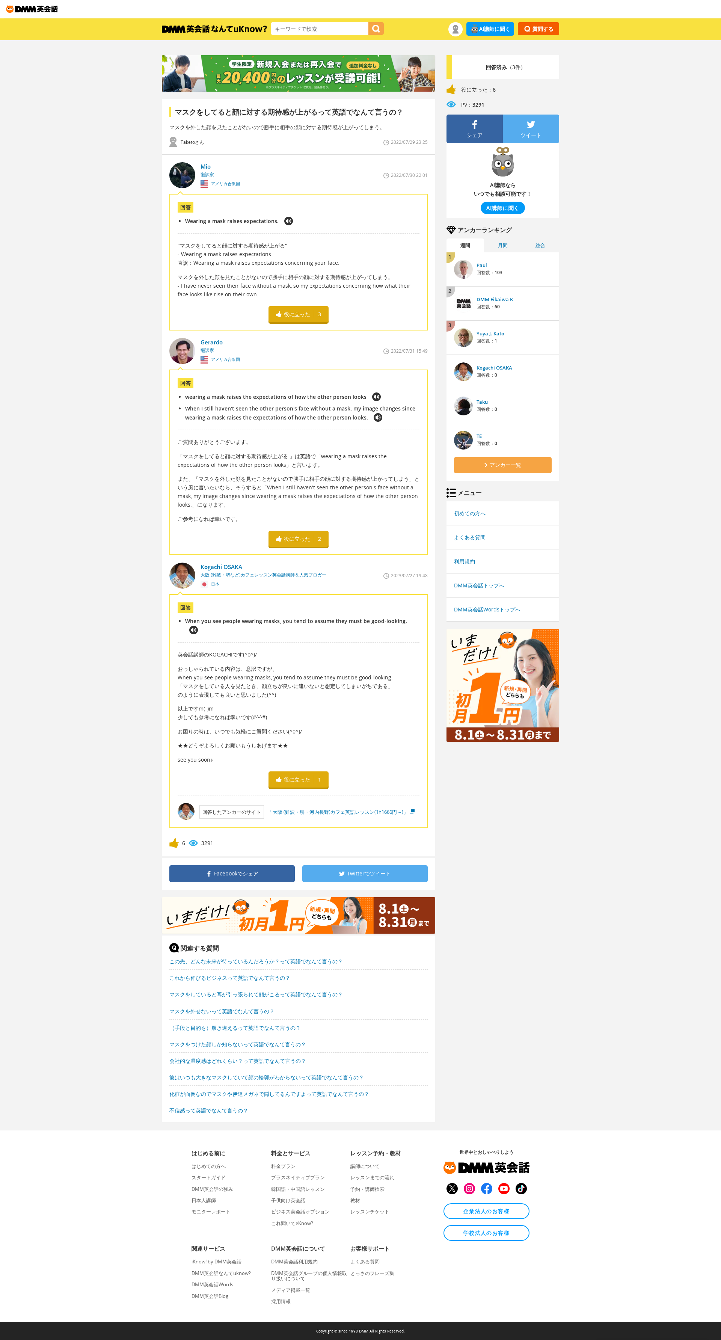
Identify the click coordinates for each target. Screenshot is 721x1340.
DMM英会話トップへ (479, 585)
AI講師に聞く (494, 28)
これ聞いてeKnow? (292, 1223)
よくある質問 (470, 537)
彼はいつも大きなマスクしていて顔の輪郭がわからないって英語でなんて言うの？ (266, 1077)
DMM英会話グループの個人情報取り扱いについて (309, 1276)
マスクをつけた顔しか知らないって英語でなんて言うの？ (237, 1044)
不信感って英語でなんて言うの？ (208, 1110)
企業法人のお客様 (486, 1211)
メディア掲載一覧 (290, 1290)
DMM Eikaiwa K (495, 299)
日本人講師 (204, 1200)
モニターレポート (211, 1211)
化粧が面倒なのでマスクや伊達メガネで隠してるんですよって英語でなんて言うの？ (269, 1093)
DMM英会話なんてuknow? (221, 1273)
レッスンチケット (369, 1211)
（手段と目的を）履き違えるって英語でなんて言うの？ (235, 1027)
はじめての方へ (209, 1166)
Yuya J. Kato (490, 333)
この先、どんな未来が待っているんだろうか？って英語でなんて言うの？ (256, 961)
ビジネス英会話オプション (300, 1211)
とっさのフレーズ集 (372, 1273)
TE (479, 436)
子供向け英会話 (288, 1200)
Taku (482, 401)
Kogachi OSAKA (494, 367)
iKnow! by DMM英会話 (216, 1261)
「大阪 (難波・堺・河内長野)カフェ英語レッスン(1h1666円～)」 (338, 812)
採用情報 (281, 1301)
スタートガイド (209, 1177)
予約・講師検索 (367, 1189)
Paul (482, 265)
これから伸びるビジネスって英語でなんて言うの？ (229, 977)
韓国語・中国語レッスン (298, 1189)
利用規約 (464, 561)
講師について (365, 1166)
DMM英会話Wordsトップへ (487, 609)
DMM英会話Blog (210, 1296)
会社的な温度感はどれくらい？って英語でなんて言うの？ (237, 1060)
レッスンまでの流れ (372, 1177)
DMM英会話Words (212, 1284)
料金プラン (283, 1166)
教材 (355, 1200)
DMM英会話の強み (212, 1189)
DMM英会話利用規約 (294, 1261)
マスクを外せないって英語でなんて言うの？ (222, 1011)
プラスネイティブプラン (298, 1177)
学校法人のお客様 (486, 1232)
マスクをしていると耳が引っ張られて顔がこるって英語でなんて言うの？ (256, 994)
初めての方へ (470, 513)
